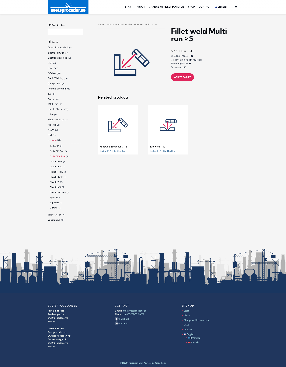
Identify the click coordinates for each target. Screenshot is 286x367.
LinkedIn (123, 323)
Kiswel (51, 99)
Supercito (54, 203)
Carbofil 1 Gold (57, 151)
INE (49, 94)
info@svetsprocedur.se (134, 310)
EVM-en (52, 73)
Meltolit (52, 125)
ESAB (50, 68)
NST (50, 135)
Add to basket (182, 77)
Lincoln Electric (56, 109)
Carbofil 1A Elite (124, 24)
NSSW (51, 130)
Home (101, 24)
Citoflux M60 (56, 162)
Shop (191, 7)
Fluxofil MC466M (58, 192)
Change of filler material (166, 7)
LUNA (51, 115)
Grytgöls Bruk (55, 84)
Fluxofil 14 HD (56, 172)
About (141, 7)
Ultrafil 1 (54, 208)
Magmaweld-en (56, 120)
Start (129, 7)
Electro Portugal (56, 53)
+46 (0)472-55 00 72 (133, 314)
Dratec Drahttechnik (58, 48)
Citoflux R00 (56, 167)
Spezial (53, 198)
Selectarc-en (54, 215)
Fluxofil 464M (56, 177)
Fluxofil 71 (55, 182)
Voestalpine (54, 220)
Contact (205, 7)
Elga (50, 63)
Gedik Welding (55, 79)
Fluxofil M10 (56, 187)
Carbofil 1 (54, 146)
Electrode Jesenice (57, 58)
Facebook (124, 318)
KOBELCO (53, 104)
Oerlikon (110, 24)
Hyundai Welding (57, 89)
